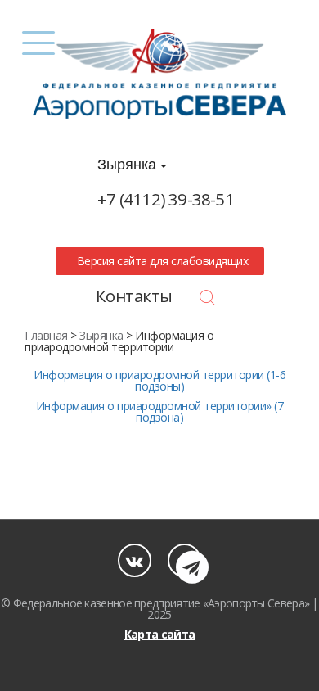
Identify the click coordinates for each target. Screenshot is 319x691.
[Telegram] (184, 560)
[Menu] (38, 42)
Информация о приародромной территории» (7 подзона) (160, 411)
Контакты (134, 295)
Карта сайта (159, 634)
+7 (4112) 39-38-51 (165, 198)
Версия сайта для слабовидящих (159, 261)
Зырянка (128, 164)
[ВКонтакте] (134, 560)
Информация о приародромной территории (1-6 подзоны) (159, 380)
